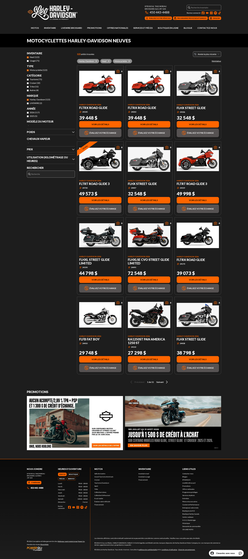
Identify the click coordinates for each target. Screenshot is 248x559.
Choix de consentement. (186, 550)
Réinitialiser (216, 61)
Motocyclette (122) (38, 70)
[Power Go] (56, 549)
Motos (35, 28)
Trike (96, 489)
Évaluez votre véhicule (102, 502)
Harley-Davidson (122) (40, 99)
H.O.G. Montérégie (189, 520)
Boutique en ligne (168, 28)
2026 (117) (35, 112)
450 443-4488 (159, 12)
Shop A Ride (44, 544)
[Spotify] (215, 12)
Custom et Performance (190, 505)
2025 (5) (33, 116)
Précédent (139, 382)
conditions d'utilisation (169, 550)
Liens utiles (189, 469)
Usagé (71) (34, 60)
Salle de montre (99, 474)
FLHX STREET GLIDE (191, 108)
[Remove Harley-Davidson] (96, 61)
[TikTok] (219, 12)
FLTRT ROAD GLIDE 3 (94, 184)
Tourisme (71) (36, 79)
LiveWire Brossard (71, 28)
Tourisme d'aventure (101, 483)
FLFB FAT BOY (89, 339)
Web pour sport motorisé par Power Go (71, 541)
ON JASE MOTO (187, 529)
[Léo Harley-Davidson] (59, 12)
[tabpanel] (73, 492)
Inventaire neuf (143, 474)
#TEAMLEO (186, 480)
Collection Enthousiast (102, 495)
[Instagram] (211, 12)
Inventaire (50, 28)
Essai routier (98, 498)
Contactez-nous (207, 28)
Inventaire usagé (144, 477)
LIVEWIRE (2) (36, 103)
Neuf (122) (34, 57)
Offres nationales (117, 28)
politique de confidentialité (148, 550)
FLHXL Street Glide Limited (94, 261)
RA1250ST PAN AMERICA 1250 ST (146, 341)
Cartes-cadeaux (187, 517)
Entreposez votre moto (190, 508)
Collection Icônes (100, 492)
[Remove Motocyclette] (129, 61)
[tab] (62, 474)
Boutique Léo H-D (188, 511)
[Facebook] (203, 12)
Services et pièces (143, 28)
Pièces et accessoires (189, 502)
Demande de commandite (191, 526)
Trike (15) (34, 86)
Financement (99, 505)
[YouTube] (207, 12)
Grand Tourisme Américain (103, 477)
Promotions (94, 28)
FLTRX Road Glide (93, 108)
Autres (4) (34, 90)
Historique (186, 523)
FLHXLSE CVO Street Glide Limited (148, 261)
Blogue (188, 28)
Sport (96, 486)
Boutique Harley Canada (190, 514)
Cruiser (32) (35, 83)
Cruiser (97, 480)
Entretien (185, 498)
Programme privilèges (190, 492)
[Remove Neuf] (108, 61)
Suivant (160, 382)
